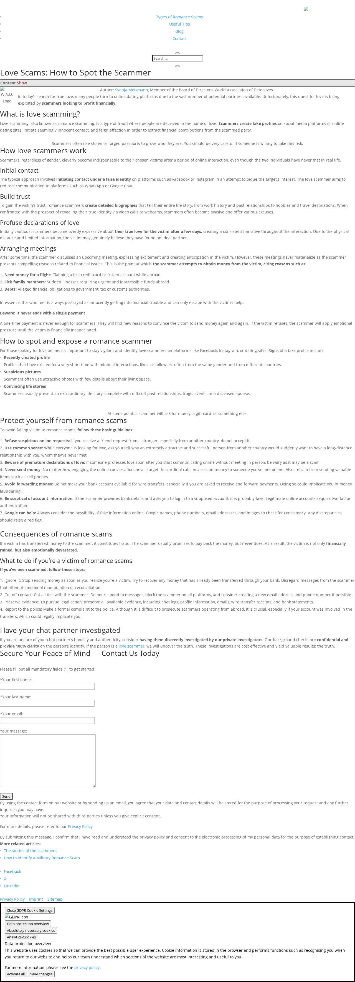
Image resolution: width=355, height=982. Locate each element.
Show (22, 82)
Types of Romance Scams (179, 16)
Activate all (16, 973)
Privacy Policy (80, 826)
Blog (180, 31)
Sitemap (55, 899)
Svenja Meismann (131, 89)
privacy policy (87, 967)
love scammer (131, 646)
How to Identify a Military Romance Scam (42, 857)
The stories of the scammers (30, 850)
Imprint (36, 899)
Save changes (41, 973)
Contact (180, 38)
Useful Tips (179, 24)
